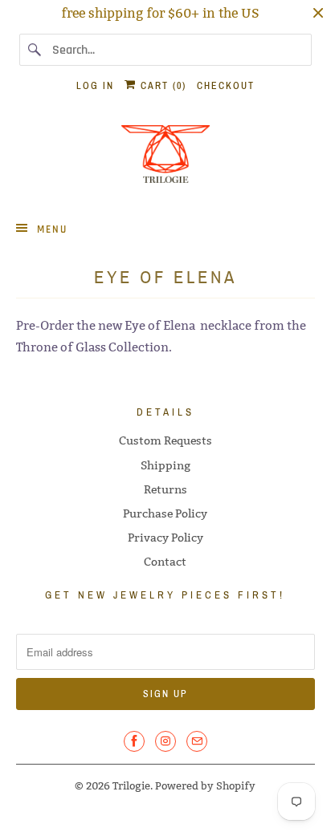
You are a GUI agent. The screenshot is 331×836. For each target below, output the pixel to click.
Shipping (165, 465)
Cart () (161, 85)
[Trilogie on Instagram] (165, 741)
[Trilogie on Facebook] (134, 741)
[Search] (35, 50)
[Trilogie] (165, 159)
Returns (165, 489)
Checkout (226, 85)
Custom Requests (165, 440)
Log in (95, 85)
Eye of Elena (160, 325)
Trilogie (131, 785)
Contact (165, 561)
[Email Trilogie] (196, 741)
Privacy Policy (165, 537)
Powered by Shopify (205, 785)
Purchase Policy (165, 513)
